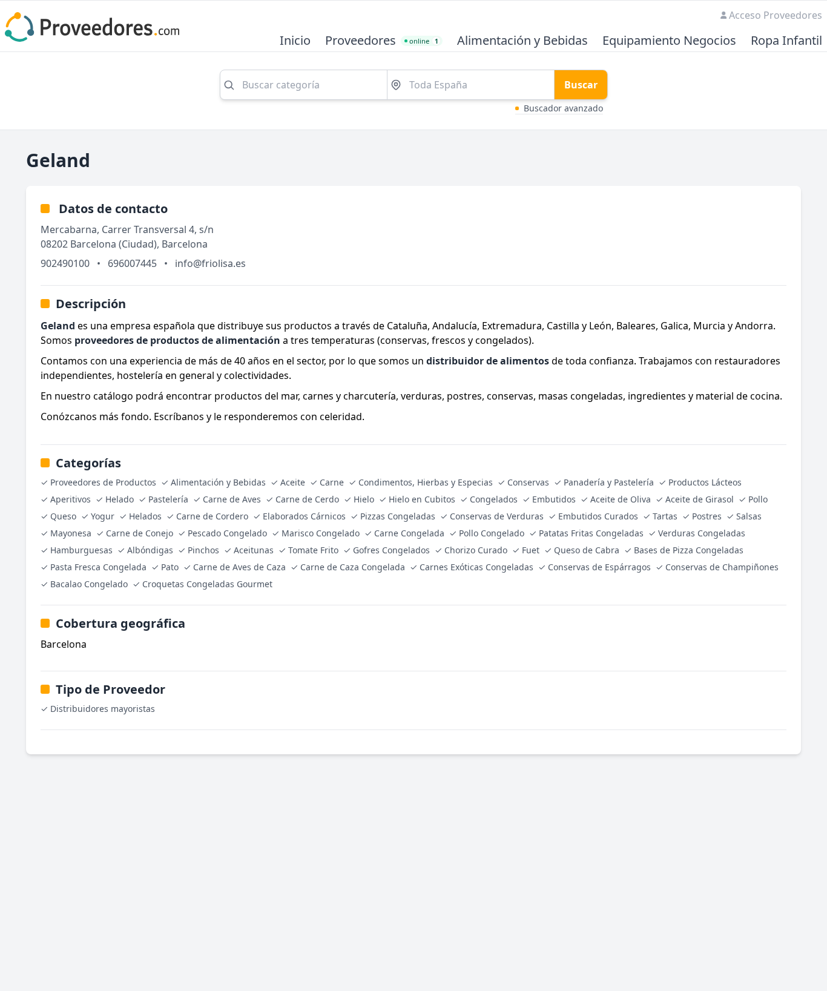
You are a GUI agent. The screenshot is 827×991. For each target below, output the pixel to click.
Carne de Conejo (139, 533)
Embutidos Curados (598, 516)
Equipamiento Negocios (669, 41)
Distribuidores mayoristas (102, 708)
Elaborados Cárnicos (304, 516)
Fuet (530, 550)
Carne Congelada (409, 533)
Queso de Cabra (586, 550)
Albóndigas (150, 550)
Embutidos (554, 499)
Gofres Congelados (391, 550)
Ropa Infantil (786, 41)
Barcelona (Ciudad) (113, 244)
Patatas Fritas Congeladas (591, 533)
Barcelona (185, 244)
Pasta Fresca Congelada (98, 567)
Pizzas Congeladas (397, 516)
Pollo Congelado (491, 533)
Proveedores (360, 41)
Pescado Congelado (227, 533)
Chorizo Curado (475, 550)
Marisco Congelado (321, 533)
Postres (707, 516)
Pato (170, 567)
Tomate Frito (313, 550)
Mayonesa (70, 533)
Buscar (581, 84)
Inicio (295, 41)
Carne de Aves (232, 499)
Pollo (758, 499)
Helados (145, 516)
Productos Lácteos (705, 482)
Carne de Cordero (212, 516)
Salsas (749, 516)
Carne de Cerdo (307, 499)
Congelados (494, 499)
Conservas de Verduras (497, 516)
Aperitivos (70, 499)
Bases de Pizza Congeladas (688, 550)
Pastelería (168, 499)
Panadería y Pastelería (609, 482)
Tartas (665, 516)
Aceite (292, 482)
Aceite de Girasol (699, 499)
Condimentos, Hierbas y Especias (425, 482)
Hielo (364, 499)
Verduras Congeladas (701, 533)
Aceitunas (254, 550)
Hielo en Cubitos (422, 499)
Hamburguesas (81, 550)
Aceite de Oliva (620, 499)
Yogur (102, 516)
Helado (119, 499)
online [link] (423, 40)
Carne (332, 482)
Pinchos (203, 550)
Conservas (528, 482)
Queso (63, 516)
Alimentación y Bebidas (522, 41)
